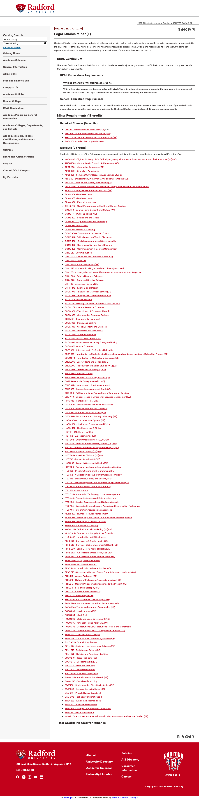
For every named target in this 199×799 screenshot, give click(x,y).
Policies (126, 753)
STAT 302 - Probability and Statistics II (83, 696)
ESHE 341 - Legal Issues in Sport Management (87, 385)
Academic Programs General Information (20, 116)
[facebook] (18, 777)
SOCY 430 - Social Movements (80, 669)
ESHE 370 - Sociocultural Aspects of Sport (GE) (88, 388)
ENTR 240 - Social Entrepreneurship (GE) (85, 381)
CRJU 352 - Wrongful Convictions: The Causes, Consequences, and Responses (104, 272)
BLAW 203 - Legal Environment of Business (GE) (88, 190)
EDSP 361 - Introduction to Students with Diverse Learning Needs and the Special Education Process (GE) (116, 353)
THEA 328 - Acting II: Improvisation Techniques (88, 708)
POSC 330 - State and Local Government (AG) (87, 618)
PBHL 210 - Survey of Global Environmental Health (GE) (91, 544)
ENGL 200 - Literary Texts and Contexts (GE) (86, 361)
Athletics (171, 775)
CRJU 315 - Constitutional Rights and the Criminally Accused (94, 268)
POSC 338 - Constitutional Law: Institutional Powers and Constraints (98, 626)
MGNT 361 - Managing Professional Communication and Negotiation (98, 517)
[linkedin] (42, 777)
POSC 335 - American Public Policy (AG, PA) (86, 622)
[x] (24, 777)
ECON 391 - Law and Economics (80, 334)
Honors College (12, 101)
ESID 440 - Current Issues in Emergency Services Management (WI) (98, 396)
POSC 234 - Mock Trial (76, 614)
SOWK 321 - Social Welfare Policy (81, 681)
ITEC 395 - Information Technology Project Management (92, 494)
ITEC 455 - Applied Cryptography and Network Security (92, 501)
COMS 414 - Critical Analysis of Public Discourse (88, 237)
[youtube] (36, 777)
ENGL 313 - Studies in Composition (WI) (84, 141)
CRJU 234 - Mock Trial (75, 260)
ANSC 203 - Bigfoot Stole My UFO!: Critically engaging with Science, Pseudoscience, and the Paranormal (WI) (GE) (120, 159)
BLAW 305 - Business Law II (78, 198)
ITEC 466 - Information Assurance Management (88, 509)
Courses (8, 149)
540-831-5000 (25, 770)
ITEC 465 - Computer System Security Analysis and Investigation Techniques (102, 505)
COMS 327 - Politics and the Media (82, 217)
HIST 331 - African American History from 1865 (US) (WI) (92, 447)
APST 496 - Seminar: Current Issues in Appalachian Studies (93, 174)
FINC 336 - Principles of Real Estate (82, 400)
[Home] (35, 8)
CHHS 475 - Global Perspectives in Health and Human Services (95, 205)
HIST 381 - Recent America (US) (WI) (82, 459)
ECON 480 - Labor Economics (80, 346)
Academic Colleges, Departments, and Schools (23, 126)
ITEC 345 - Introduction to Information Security (88, 486)
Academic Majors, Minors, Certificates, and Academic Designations (19, 139)
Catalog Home (11, 53)
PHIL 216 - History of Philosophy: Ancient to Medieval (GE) (93, 579)
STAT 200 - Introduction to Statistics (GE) (85, 688)
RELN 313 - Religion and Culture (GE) (82, 649)
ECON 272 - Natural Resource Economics (85, 307)
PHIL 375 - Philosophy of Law (79, 595)
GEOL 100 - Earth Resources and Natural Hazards (89, 404)
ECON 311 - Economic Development (82, 318)
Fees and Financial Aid (16, 80)
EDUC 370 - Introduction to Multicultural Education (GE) (92, 357)
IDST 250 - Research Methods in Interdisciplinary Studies (93, 466)
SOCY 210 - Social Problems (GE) (81, 657)
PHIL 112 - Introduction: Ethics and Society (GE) (88, 133)
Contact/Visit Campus (16, 170)
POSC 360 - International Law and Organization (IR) (90, 638)
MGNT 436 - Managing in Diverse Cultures (85, 521)
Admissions (10, 73)
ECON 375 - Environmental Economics (84, 330)
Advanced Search (12, 47)
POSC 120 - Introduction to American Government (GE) (92, 603)
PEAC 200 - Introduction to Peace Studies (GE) (88, 568)
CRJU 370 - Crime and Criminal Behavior (84, 279)
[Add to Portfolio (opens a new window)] (182, 29)
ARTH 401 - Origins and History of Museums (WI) (88, 182)
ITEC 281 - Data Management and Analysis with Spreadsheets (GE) (97, 482)
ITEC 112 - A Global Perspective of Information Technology (93, 474)
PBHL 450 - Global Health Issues (81, 564)
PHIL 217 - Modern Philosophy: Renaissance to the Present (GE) (96, 583)
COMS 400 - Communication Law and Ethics (87, 233)
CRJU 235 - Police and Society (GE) (82, 264)
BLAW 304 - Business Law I (78, 194)
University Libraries (99, 774)
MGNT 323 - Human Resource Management (86, 513)
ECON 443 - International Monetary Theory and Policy (91, 342)
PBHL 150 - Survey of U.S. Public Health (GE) (86, 540)
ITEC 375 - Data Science (76, 490)
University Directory (99, 761)
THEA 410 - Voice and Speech (79, 712)
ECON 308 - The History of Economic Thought (87, 311)
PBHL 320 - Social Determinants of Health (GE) (87, 548)
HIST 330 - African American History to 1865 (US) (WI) (91, 443)
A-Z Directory (130, 759)
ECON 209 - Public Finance (78, 299)
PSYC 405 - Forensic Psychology (81, 642)
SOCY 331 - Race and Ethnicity (80, 665)
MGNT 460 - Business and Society (81, 525)
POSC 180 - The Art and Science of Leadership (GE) (90, 607)
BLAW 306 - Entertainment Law (80, 201)
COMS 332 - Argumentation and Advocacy (86, 221)
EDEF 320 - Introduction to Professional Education (89, 350)
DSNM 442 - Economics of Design (81, 287)
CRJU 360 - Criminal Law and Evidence (84, 275)
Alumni (91, 755)
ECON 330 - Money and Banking (81, 322)
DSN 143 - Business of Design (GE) (81, 283)
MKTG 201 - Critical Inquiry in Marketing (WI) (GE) (88, 529)
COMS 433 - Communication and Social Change (88, 244)
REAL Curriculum (13, 108)
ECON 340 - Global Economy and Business (86, 326)
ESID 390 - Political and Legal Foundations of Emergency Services (97, 392)
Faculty (7, 163)
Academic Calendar (14, 60)
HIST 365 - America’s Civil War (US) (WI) (84, 455)
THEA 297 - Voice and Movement (81, 704)
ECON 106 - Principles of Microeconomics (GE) (88, 295)
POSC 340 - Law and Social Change (82, 634)
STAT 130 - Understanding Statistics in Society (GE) (89, 685)
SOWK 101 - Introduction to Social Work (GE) (86, 677)
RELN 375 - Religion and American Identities (86, 653)
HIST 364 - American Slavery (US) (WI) (83, 451)
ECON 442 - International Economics (83, 338)
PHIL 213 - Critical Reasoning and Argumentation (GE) (91, 137)
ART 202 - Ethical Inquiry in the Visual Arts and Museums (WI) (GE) (97, 178)
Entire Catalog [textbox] (10, 39)
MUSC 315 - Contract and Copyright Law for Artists (90, 533)
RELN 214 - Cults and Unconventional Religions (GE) (90, 646)
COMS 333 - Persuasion (76, 225)
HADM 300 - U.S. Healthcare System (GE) (85, 420)
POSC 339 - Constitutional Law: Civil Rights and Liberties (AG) (95, 630)
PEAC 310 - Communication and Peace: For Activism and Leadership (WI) (100, 572)
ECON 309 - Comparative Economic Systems (87, 314)
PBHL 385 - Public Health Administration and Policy (90, 556)
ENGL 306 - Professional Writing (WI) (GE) (85, 369)
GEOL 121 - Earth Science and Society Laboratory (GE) (91, 416)
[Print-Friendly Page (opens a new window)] (189, 29)
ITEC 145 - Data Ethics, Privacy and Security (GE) (88, 478)
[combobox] (168, 23)
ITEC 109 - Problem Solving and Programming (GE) (89, 470)
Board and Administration (18, 156)
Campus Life (10, 87)
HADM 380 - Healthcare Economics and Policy (87, 424)
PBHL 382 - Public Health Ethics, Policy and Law (88, 552)
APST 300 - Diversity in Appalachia (82, 170)
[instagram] (30, 777)
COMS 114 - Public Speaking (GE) (81, 213)
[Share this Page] (185, 29)
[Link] (173, 761)
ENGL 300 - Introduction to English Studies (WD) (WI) (91, 365)
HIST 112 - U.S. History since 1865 (81, 435)
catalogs (68, 797)
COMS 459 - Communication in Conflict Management (91, 248)
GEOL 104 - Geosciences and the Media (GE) (86, 408)
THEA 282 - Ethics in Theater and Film (83, 700)
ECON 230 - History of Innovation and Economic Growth (92, 303)
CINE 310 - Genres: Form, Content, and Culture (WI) (90, 209)
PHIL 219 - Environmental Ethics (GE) (82, 591)
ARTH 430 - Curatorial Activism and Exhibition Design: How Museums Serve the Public (107, 186)
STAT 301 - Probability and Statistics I (83, 692)
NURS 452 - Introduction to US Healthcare (85, 536)
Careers (126, 776)
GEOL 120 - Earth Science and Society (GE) (85, 412)
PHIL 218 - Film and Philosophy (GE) (82, 587)
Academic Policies (14, 94)
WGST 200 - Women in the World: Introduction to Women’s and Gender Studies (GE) (106, 716)
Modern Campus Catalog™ (125, 797)
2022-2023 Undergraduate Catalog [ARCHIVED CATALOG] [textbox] (165, 23)
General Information (15, 66)
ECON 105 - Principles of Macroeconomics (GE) (88, 291)
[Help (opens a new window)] (193, 29)
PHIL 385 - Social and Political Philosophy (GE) (87, 599)
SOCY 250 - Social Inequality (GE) (81, 661)
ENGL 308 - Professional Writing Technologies (87, 377)
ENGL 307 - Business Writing (79, 373)
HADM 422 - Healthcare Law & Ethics (83, 427)
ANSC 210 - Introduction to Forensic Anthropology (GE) (92, 163)
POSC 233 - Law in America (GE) (80, 610)
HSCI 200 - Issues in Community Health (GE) (86, 462)
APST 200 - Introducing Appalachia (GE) (84, 166)
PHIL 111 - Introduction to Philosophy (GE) (85, 129)
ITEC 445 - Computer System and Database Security (90, 498)
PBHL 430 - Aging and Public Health (82, 560)
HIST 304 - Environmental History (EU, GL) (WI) (87, 439)
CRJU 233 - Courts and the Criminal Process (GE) (89, 256)
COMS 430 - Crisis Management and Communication (91, 240)
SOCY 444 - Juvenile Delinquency (81, 673)
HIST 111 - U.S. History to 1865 (79, 431)
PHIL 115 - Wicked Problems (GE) (81, 575)
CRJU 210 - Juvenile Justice (78, 252)
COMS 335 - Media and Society (80, 229)
